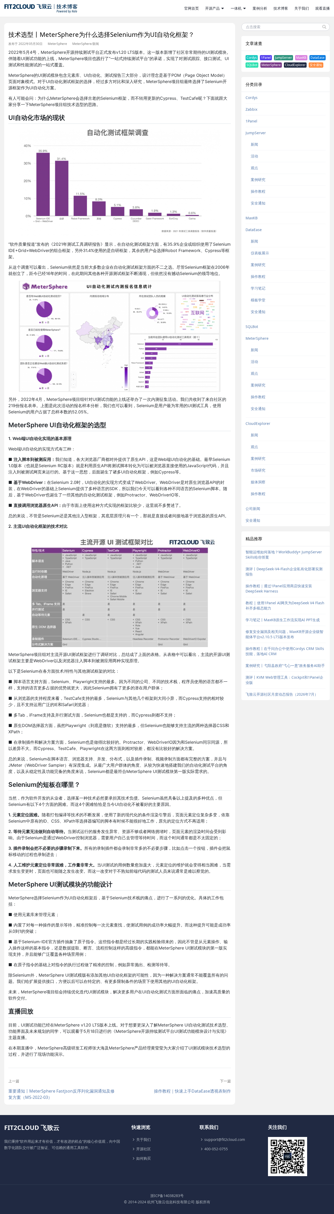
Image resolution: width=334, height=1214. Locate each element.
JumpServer (283, 57)
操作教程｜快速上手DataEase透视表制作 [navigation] (192, 1091)
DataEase (318, 57)
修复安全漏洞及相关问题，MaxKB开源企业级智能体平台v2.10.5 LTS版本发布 (284, 634)
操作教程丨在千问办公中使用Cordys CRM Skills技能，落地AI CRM (285, 651)
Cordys (252, 57)
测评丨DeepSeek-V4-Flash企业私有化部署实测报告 (284, 571)
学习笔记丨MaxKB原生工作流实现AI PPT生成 (283, 619)
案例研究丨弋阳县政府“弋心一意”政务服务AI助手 (285, 665)
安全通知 (316, 65)
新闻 (96, 44)
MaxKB (301, 57)
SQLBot (252, 65)
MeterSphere (57, 44)
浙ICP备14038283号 (167, 1195)
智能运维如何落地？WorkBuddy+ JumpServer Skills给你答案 (284, 554)
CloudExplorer (295, 65)
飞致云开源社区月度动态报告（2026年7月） (282, 694)
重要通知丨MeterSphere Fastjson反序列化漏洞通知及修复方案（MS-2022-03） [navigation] (61, 1094)
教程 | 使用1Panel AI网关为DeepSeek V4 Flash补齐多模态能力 (285, 605)
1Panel (266, 57)
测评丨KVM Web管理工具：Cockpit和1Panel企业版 (284, 680)
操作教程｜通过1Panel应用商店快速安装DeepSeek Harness (279, 588)
